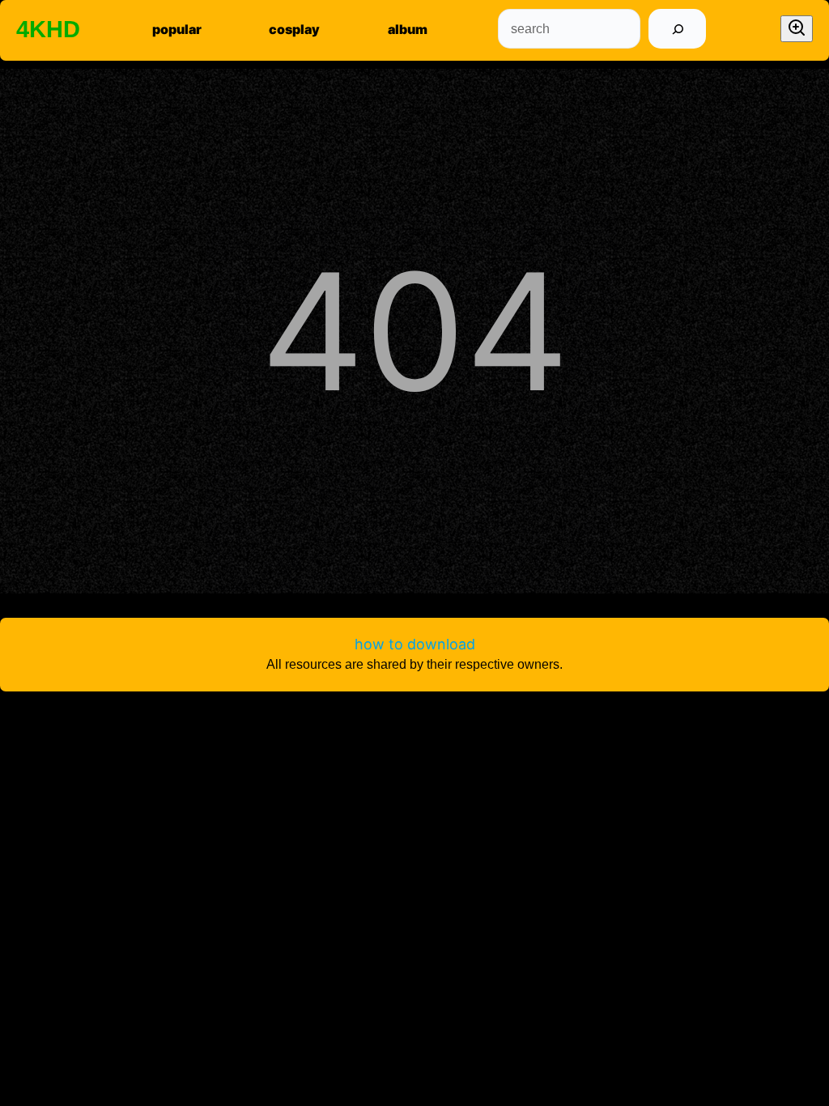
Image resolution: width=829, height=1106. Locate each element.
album (407, 29)
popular (177, 29)
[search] (677, 29)
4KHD (48, 29)
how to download (415, 644)
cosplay (294, 29)
